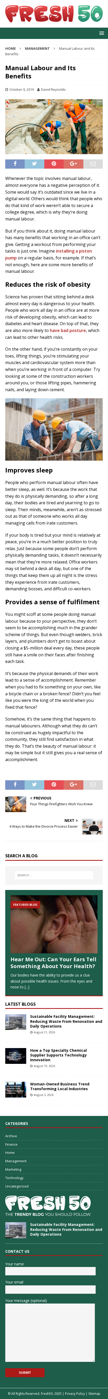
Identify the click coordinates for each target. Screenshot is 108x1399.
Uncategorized (17, 1186)
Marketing (13, 1169)
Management (15, 1161)
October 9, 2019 (21, 89)
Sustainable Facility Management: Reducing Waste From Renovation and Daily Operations (66, 1021)
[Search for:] (54, 875)
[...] (27, 986)
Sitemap (94, 1393)
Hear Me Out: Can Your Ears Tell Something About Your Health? (53, 963)
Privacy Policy (75, 1393)
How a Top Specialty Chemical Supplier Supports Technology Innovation (58, 1055)
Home (10, 1152)
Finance (11, 1144)
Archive (11, 1136)
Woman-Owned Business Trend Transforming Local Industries (59, 1086)
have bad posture (68, 330)
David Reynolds (53, 89)
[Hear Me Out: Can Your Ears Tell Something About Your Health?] (54, 924)
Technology (14, 1177)
